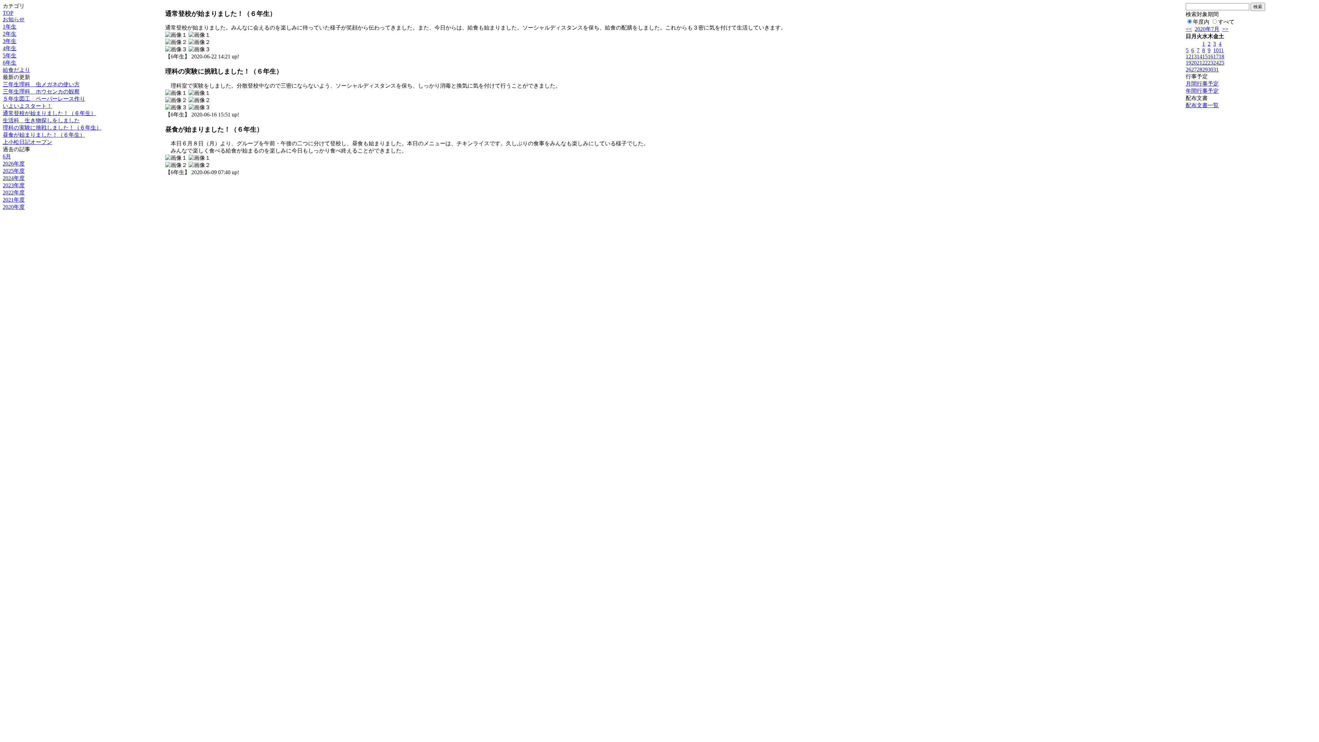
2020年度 (14, 207)
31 (1216, 69)
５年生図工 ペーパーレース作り (44, 99)
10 (1216, 50)
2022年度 (14, 192)
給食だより (16, 70)
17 (1216, 56)
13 (1194, 56)
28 (1199, 69)
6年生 (9, 63)
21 (1199, 63)
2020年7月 (1207, 29)
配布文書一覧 (1202, 105)
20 (1194, 63)
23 (1210, 63)
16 (1210, 56)
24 (1216, 63)
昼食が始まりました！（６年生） (44, 135)
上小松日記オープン (27, 142)
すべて (1226, 22)
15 (1205, 56)
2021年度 (14, 200)
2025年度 (14, 171)
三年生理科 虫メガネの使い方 (41, 84)
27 (1194, 69)
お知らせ (14, 19)
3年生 (9, 41)
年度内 (1201, 22)
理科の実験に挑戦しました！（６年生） (52, 128)
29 (1205, 69)
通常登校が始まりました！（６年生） (49, 113)
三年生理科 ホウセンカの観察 (41, 91)
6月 (7, 156)
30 (1210, 69)
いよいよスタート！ (27, 106)
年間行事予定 (1202, 91)
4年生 (9, 48)
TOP (8, 13)
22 (1205, 63)
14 (1199, 56)
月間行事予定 (1202, 84)
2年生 (9, 34)
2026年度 (14, 164)
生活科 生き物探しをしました (41, 120)
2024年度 (14, 178)
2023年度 (14, 185)
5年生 (9, 55)
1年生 (9, 27)
